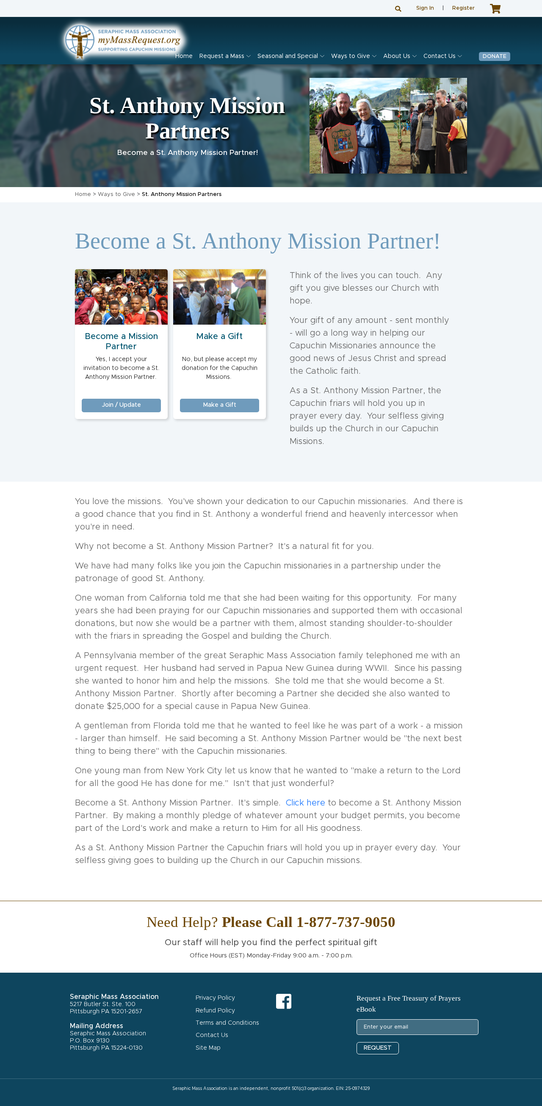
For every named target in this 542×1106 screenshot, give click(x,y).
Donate (494, 56)
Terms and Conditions (227, 1023)
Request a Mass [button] (221, 56)
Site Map (208, 1048)
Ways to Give (116, 194)
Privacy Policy (215, 998)
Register (463, 8)
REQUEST (378, 1048)
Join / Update (121, 405)
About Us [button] (396, 56)
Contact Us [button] (439, 56)
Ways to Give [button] (350, 56)
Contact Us (212, 1035)
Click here (305, 803)
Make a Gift (219, 336)
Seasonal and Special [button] (287, 56)
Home (184, 56)
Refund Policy (215, 1011)
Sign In (425, 8)
